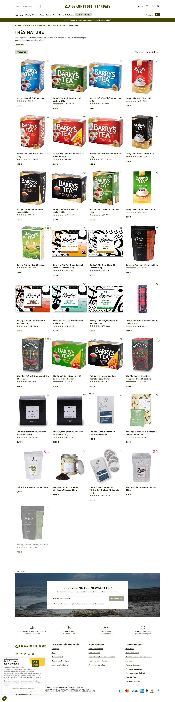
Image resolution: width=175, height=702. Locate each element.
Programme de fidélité (135, 673)
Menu (21, 15)
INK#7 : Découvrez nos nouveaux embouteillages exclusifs (87, 20)
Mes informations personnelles (102, 657)
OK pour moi (34, 692)
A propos (55, 649)
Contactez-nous (132, 653)
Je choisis (13, 692)
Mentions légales (132, 681)
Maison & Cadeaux (66, 15)
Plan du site (130, 677)
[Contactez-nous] (147, 6)
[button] (4, 698)
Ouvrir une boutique (60, 661)
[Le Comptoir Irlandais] (87, 6)
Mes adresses (94, 653)
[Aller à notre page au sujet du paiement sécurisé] (139, 691)
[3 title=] (22, 101)
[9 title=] (25, 159)
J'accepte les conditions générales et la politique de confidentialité (78, 604)
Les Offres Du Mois (83, 15)
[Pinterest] (25, 654)
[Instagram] (29, 654)
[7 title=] (23, 159)
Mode (41, 15)
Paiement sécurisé (133, 665)
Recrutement (57, 657)
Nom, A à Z (150, 52)
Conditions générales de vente (138, 657)
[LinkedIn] (33, 654)
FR (142, 6)
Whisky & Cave (31, 15)
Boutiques (150, 15)
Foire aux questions (133, 669)
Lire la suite (19, 45)
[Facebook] (17, 654)
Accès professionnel (60, 665)
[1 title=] (18, 101)
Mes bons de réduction (98, 661)
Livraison (129, 661)
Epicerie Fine (51, 15)
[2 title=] (20, 101)
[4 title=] (24, 101)
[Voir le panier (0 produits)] (158, 6)
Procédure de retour (97, 665)
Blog (157, 15)
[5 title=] (26, 101)
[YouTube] (21, 654)
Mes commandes (96, 649)
